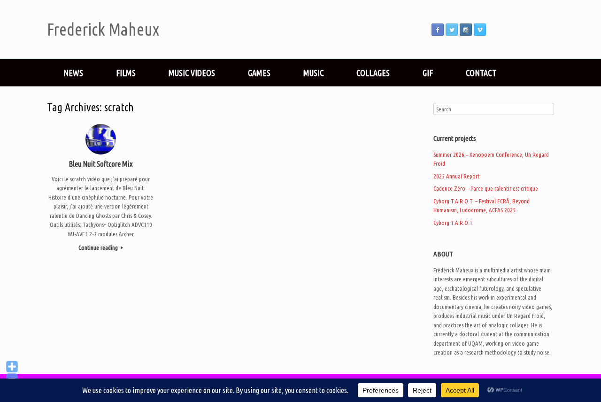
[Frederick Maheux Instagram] (466, 29)
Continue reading (98, 247)
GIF (428, 72)
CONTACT (481, 72)
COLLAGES (373, 72)
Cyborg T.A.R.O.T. (453, 222)
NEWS (73, 72)
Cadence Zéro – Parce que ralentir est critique (485, 188)
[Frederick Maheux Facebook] (437, 29)
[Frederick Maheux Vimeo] (480, 29)
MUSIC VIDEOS (192, 72)
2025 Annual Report (456, 176)
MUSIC (313, 72)
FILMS (126, 72)
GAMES (259, 72)
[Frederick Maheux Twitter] (452, 29)
